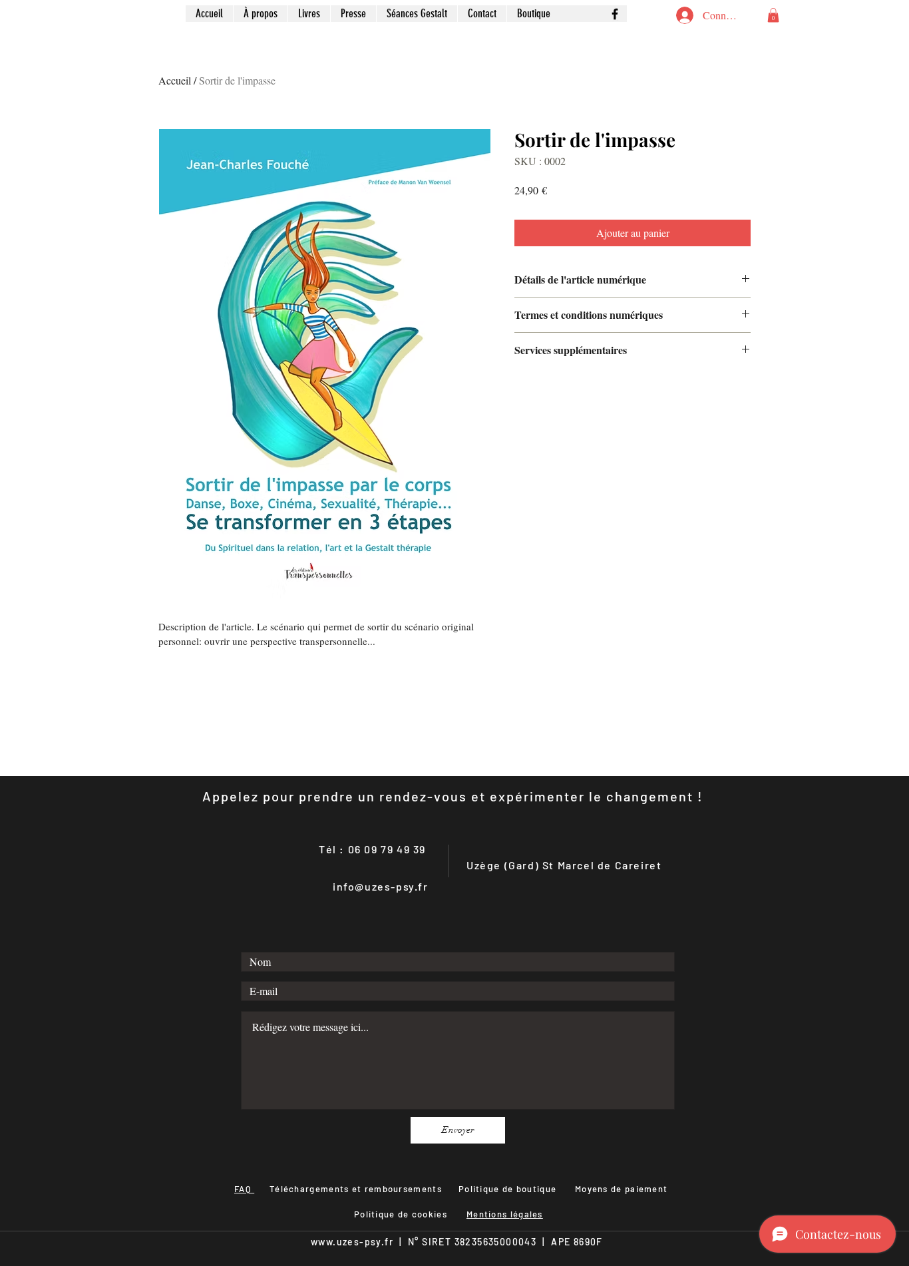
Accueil (174, 80)
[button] (773, 15)
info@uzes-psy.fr (381, 886)
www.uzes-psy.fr (352, 1241)
